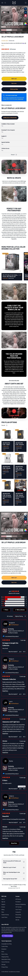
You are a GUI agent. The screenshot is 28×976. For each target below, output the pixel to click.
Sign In (3, 899)
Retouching (18, 914)
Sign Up (3, 901)
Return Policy (4, 954)
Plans (2, 912)
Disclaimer (3, 949)
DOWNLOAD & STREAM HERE (10, 117)
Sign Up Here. (20, 99)
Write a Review (21, 610)
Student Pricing (5, 914)
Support (3, 904)
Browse (3, 907)
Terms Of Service (5, 962)
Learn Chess (4, 917)
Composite (18, 912)
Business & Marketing (21, 904)
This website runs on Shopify (14, 971)
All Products (18, 899)
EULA (2, 951)
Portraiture (18, 901)
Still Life (17, 919)
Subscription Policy (5, 959)
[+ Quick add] (20, 271)
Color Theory (19, 909)
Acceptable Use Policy (6, 944)
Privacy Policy (4, 967)
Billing (2, 909)
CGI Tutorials (18, 907)
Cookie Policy (4, 946)
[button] (8, 49)
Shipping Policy (5, 956)
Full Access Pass (14, 89)
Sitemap (3, 964)
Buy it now (14, 83)
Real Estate (18, 917)
